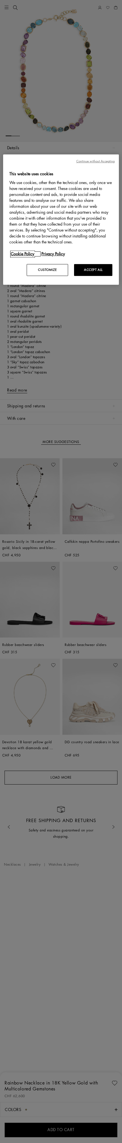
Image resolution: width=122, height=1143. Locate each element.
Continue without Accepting (95, 161)
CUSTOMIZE (47, 269)
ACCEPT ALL (93, 269)
